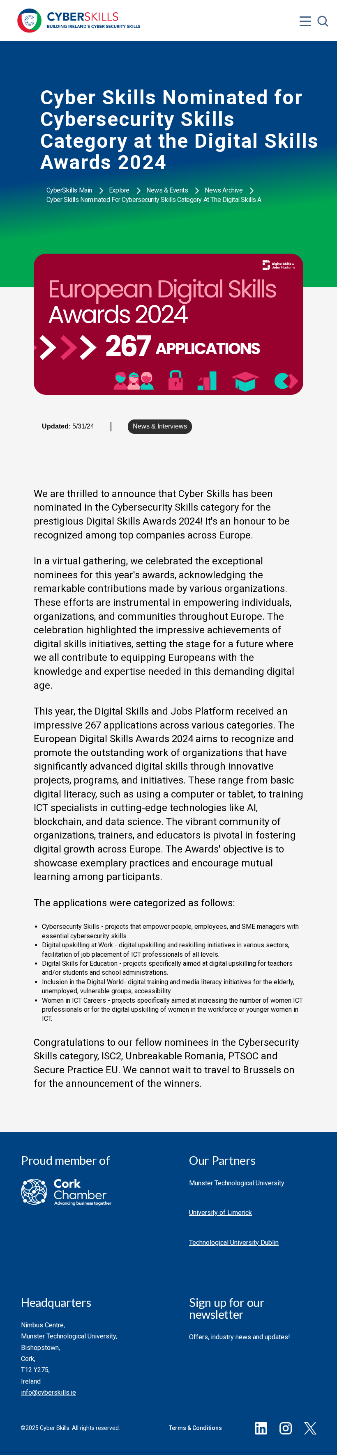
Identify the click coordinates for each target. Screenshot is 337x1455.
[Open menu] (305, 5)
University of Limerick (220, 1213)
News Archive (223, 190)
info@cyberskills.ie (48, 1392)
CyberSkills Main (69, 190)
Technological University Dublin (234, 1242)
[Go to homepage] (79, 20)
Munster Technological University (236, 1183)
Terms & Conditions (195, 1428)
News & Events (167, 190)
